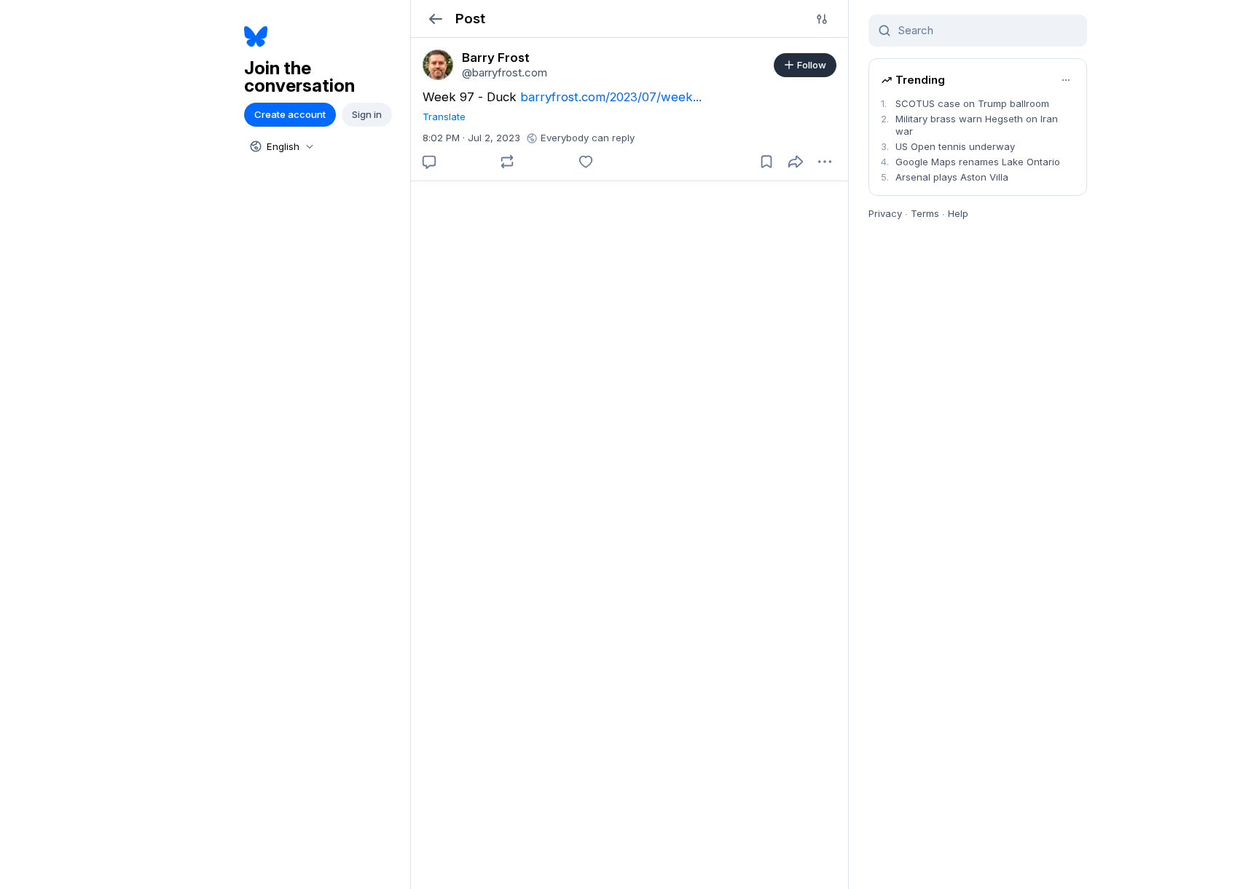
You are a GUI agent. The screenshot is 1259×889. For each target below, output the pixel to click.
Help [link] (958, 213)
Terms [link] (925, 213)
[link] (438, 65)
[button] (435, 19)
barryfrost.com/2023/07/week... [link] (611, 97)
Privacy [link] (885, 213)
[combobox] (280, 146)
